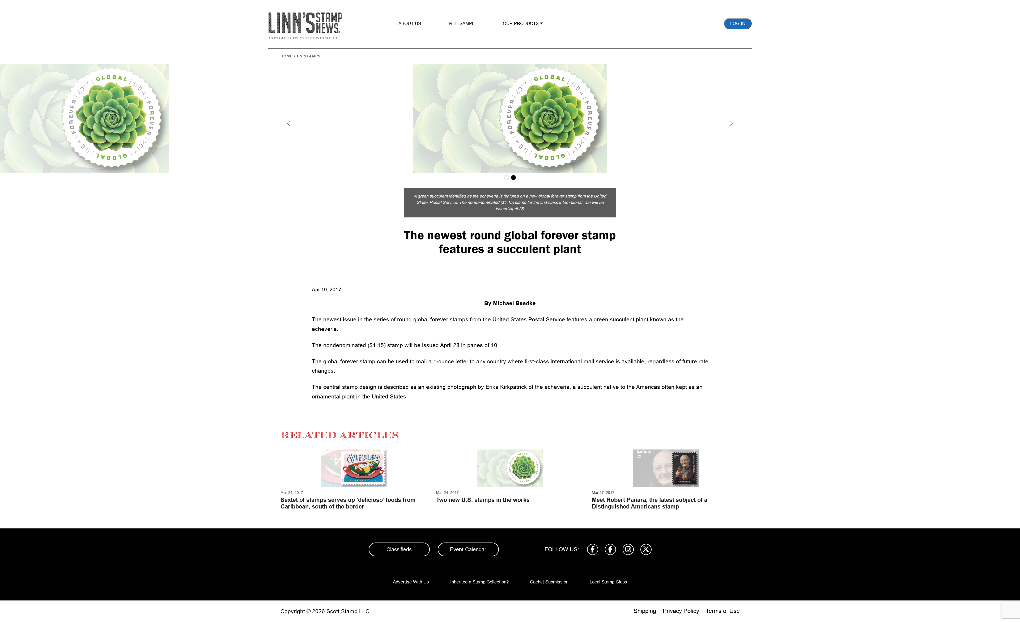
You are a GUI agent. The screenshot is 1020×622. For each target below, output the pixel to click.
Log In (737, 23)
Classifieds (399, 549)
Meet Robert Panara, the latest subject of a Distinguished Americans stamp (649, 503)
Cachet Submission (549, 582)
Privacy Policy (681, 611)
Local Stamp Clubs (608, 582)
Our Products (521, 23)
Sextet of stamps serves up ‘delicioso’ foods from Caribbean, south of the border (348, 503)
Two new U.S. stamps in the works (483, 500)
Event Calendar (468, 549)
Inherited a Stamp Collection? (479, 582)
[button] (288, 123)
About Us (409, 23)
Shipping (645, 611)
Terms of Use (723, 611)
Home (286, 56)
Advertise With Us (411, 582)
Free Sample (462, 23)
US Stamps (309, 56)
